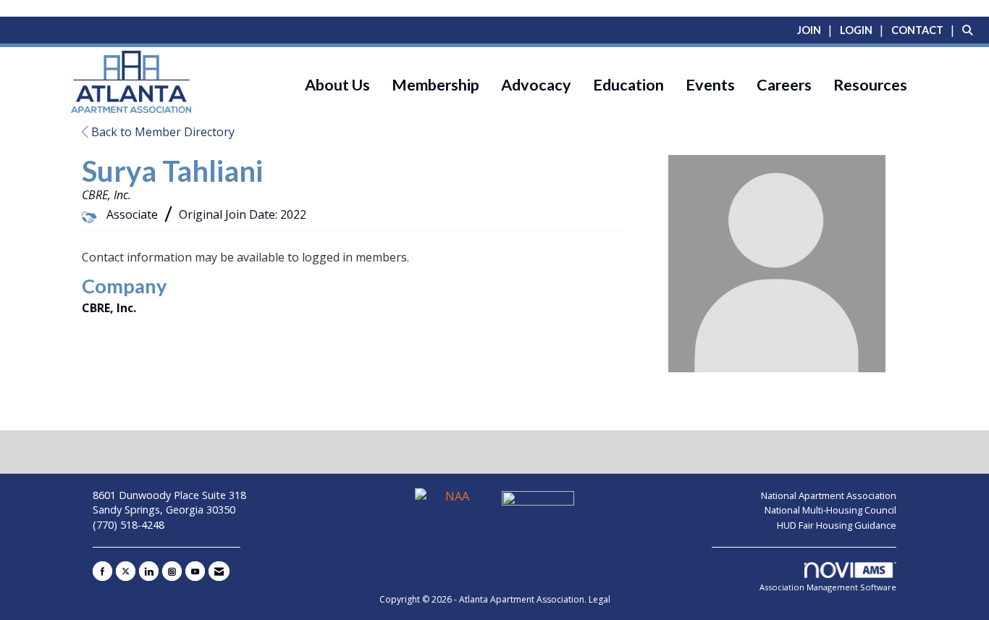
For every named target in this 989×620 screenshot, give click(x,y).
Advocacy (536, 84)
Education (628, 84)
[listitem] (817, 30)
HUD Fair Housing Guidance (836, 525)
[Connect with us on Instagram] (172, 571)
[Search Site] (970, 30)
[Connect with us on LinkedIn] (149, 571)
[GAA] (538, 503)
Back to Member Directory (161, 132)
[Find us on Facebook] (102, 571)
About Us (337, 84)
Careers (784, 84)
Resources (870, 84)
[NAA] (452, 503)
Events (710, 84)
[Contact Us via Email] (219, 571)
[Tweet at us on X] (125, 571)
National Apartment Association (828, 495)
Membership (435, 84)
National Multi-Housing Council (830, 509)
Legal (599, 599)
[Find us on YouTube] (195, 571)
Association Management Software (827, 587)
